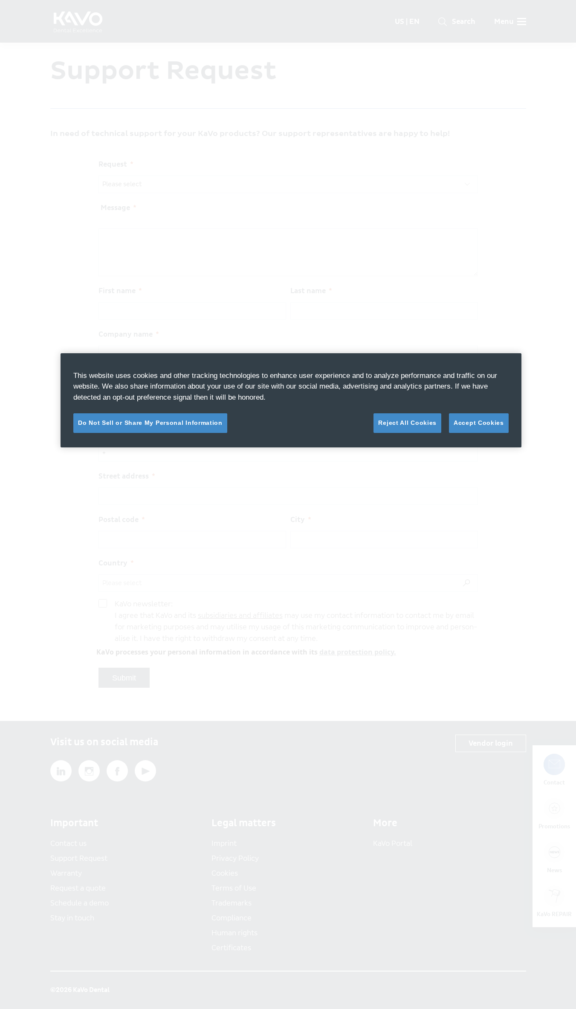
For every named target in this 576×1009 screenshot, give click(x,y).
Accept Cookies (479, 422)
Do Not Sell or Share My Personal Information (150, 422)
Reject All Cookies (407, 422)
